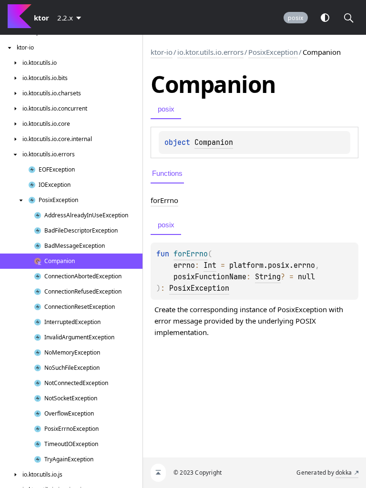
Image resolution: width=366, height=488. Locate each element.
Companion (213, 142)
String (268, 277)
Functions (167, 173)
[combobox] (71, 18)
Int (209, 265)
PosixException (273, 52)
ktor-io (162, 52)
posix (296, 17)
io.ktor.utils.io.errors (210, 52)
